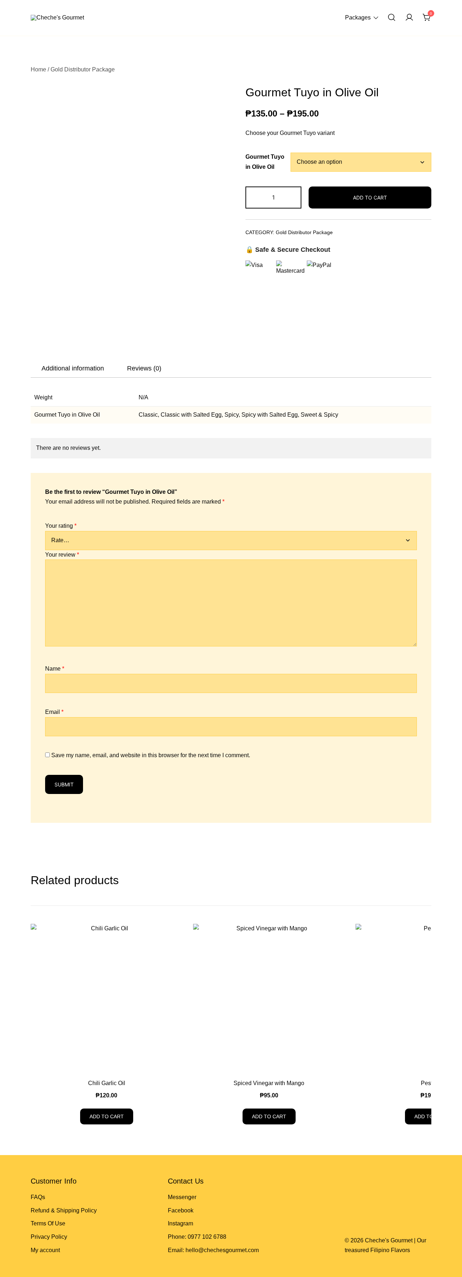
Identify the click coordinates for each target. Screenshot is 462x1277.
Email (54, 712)
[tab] (73, 368)
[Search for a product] (391, 18)
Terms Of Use (48, 1223)
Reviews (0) (144, 368)
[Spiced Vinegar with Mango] (269, 999)
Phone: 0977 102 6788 (197, 1237)
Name (54, 669)
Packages (358, 17)
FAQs (38, 1197)
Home (38, 69)
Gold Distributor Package (83, 69)
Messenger (182, 1197)
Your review (62, 555)
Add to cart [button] (107, 1116)
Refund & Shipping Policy (64, 1210)
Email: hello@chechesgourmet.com (213, 1250)
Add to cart (370, 197)
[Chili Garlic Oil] (106, 999)
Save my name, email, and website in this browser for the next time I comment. (150, 755)
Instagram (180, 1223)
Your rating (61, 526)
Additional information (73, 368)
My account (45, 1250)
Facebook (180, 1210)
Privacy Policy (49, 1237)
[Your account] (409, 18)
